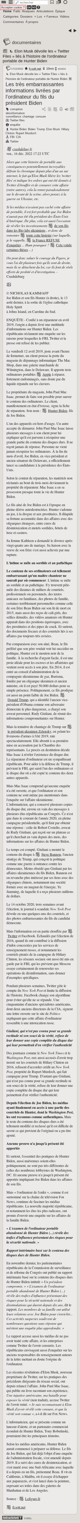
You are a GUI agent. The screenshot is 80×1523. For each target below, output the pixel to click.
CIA (18, 137)
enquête (15, 124)
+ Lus (38, 16)
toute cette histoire (39, 235)
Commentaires (13, 22)
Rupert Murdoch (26, 133)
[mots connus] (61, 109)
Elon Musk (53, 129)
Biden (31, 129)
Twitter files (17, 120)
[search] (31, 2)
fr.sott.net (35, 68)
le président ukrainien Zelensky (29, 731)
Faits (16, 11)
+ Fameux (51, 16)
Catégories (10, 16)
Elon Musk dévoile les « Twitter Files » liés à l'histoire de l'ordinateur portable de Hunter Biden (36, 56)
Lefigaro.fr (32, 1498)
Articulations (45, 11)
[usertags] (49, 109)
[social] (43, 109)
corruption (16, 109)
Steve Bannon (51, 854)
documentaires (26, 42)
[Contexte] (55, 109)
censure (41, 116)
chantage (28, 116)
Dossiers (26, 16)
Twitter (14, 141)
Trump (41, 129)
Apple (46, 374)
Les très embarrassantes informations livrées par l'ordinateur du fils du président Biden (35, 93)
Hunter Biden (18, 129)
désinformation (15, 113)
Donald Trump (18, 699)
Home (7, 11)
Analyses (28, 11)
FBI (12, 137)
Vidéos (64, 16)
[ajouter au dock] (66, 109)
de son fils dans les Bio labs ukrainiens (37, 228)
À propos (32, 22)
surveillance (13, 116)
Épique (60, 11)
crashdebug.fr (22, 148)
